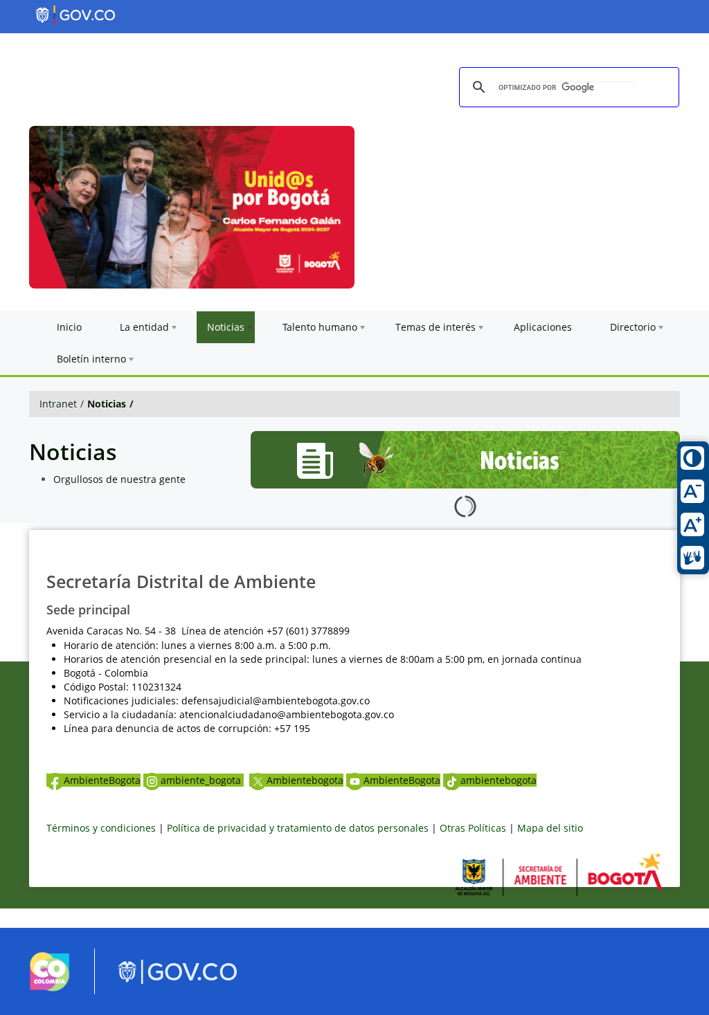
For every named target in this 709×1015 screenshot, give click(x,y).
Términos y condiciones (101, 827)
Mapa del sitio (550, 827)
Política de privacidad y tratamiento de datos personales (298, 827)
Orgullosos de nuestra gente (119, 479)
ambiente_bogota (202, 780)
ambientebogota (498, 780)
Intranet (58, 403)
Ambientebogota (305, 780)
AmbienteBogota (102, 780)
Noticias (106, 403)
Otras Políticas (473, 827)
